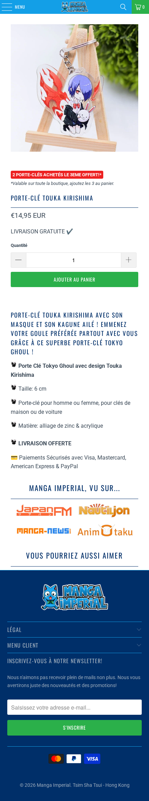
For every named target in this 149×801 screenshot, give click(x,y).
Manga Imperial (53, 785)
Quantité (19, 245)
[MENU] (3, 7)
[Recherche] (123, 7)
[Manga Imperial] (74, 7)
